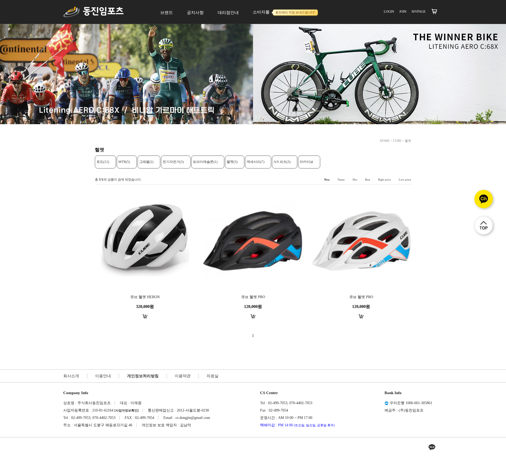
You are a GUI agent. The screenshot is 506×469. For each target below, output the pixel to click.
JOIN (402, 11)
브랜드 (166, 12)
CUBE (397, 141)
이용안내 (103, 376)
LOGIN (389, 11)
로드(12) (102, 162)
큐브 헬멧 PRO (253, 297)
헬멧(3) (232, 162)
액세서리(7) (255, 162)
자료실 (212, 376)
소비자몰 (284, 12)
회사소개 (71, 376)
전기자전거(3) (173, 162)
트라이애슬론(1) (205, 162)
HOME (385, 141)
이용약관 (183, 376)
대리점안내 (228, 12)
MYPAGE (419, 11)
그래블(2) (146, 162)
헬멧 (408, 141)
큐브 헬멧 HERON (145, 297)
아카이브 (306, 162)
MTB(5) (124, 162)
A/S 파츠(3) (282, 162)
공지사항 (195, 12)
